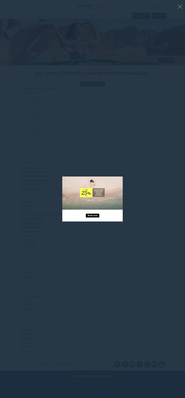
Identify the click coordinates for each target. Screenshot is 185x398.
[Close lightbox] (180, 6)
